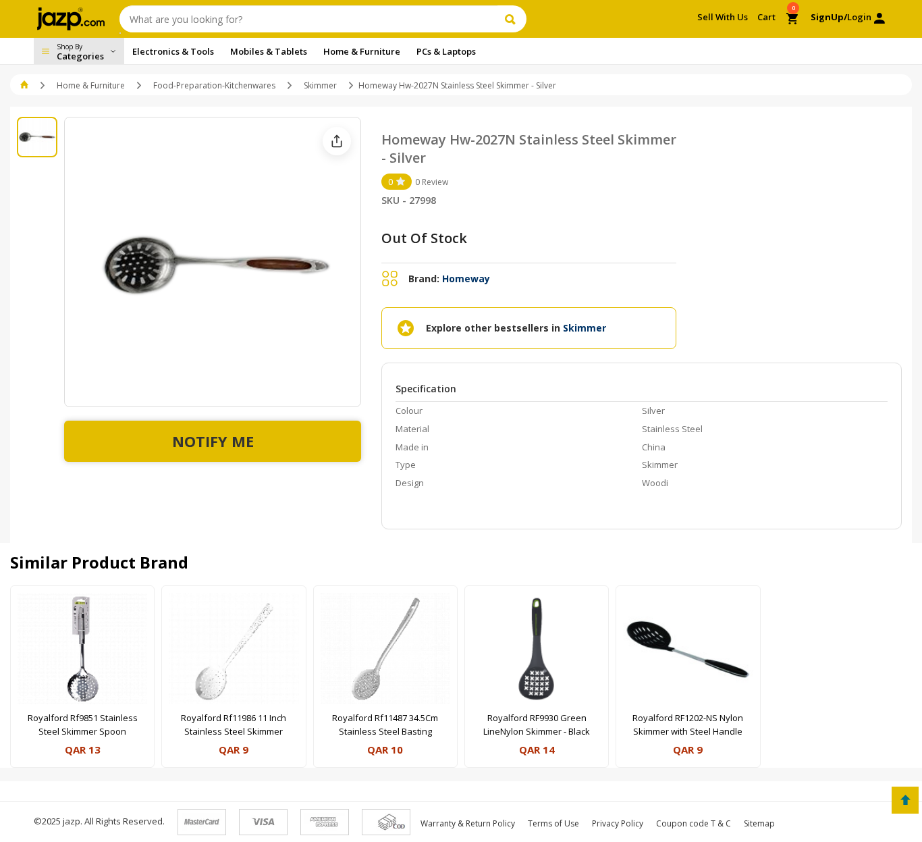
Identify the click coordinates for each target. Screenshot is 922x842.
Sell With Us (722, 17)
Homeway (466, 278)
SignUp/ (829, 17)
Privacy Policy (617, 823)
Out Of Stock (424, 238)
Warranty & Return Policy (468, 823)
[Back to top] (905, 800)
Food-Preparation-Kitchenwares (214, 85)
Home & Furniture (91, 85)
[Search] (512, 18)
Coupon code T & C (693, 823)
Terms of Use (553, 823)
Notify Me (213, 441)
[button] (25, 85)
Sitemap (759, 823)
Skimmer (320, 85)
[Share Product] (337, 141)
